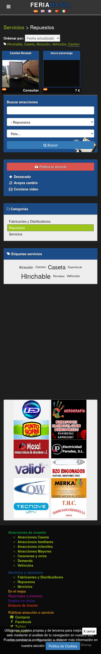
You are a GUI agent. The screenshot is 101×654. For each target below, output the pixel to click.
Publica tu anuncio (53, 166)
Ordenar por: (14, 38)
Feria (50, 4)
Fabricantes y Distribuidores (29, 221)
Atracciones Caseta (33, 537)
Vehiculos (59, 44)
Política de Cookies (63, 646)
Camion (74, 44)
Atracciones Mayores (34, 551)
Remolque (59, 276)
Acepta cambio (25, 182)
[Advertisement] (50, 341)
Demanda (25, 560)
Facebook (23, 621)
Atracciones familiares (35, 541)
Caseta (29, 44)
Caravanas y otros (32, 555)
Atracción (43, 44)
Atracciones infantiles (35, 546)
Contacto (22, 617)
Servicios (14, 27)
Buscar (52, 145)
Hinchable (14, 44)
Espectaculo (75, 267)
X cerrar (89, 631)
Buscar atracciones (22, 102)
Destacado (22, 176)
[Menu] (8, 6)
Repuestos (17, 227)
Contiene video (25, 189)
